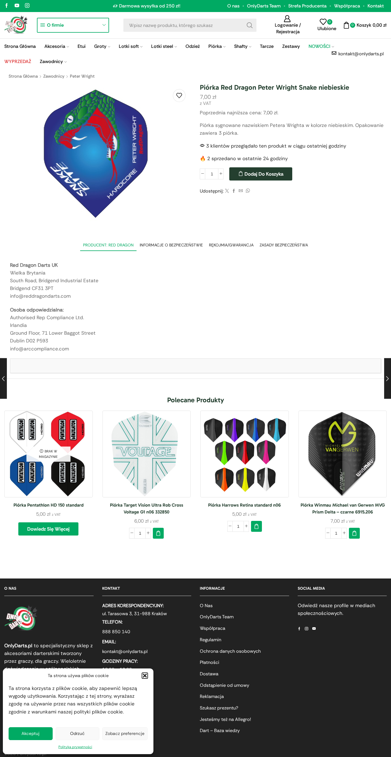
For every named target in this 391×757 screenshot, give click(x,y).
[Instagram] (27, 6)
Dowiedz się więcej (48, 529)
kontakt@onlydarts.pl (125, 651)
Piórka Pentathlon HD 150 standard (48, 505)
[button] (145, 675)
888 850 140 (116, 632)
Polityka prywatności (75, 747)
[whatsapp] (247, 191)
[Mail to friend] (240, 191)
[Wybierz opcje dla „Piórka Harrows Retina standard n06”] (256, 526)
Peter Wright (82, 76)
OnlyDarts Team (264, 6)
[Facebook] (6, 6)
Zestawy (291, 46)
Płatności (209, 662)
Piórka (215, 46)
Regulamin (210, 640)
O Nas (206, 606)
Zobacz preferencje (125, 733)
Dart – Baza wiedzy (220, 730)
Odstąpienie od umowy (224, 685)
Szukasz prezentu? (219, 708)
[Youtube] (17, 6)
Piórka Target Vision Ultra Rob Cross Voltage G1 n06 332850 (146, 508)
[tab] (108, 245)
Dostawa (209, 674)
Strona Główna (20, 46)
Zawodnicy (51, 61)
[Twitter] (227, 191)
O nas (233, 6)
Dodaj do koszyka (263, 174)
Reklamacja (212, 696)
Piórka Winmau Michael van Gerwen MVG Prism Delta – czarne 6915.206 (343, 508)
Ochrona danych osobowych (230, 651)
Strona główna (23, 76)
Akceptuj (30, 733)
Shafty (241, 46)
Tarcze (267, 46)
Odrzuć (77, 733)
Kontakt (376, 6)
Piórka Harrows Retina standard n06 (244, 505)
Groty (100, 46)
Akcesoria (54, 46)
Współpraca (347, 6)
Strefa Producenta (307, 6)
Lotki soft (129, 46)
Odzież (192, 46)
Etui (82, 46)
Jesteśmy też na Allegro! (225, 719)
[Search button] (249, 25)
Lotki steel (162, 46)
